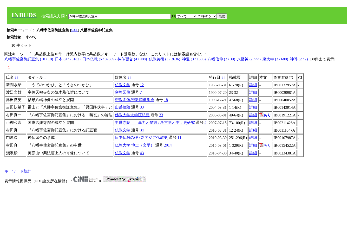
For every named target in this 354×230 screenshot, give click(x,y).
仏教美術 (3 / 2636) (164, 59)
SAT (74, 30)
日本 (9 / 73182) (67, 59)
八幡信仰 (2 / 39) (221, 59)
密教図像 (122, 92)
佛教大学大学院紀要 (132, 115)
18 (166, 100)
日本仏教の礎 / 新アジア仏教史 (141, 137)
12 (142, 85)
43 (142, 153)
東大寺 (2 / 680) (275, 59)
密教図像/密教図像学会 (134, 100)
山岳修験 (122, 107)
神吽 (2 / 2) (299, 59)
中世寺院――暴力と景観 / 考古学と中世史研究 (155, 123)
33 (142, 107)
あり (267, 145)
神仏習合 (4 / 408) (132, 59)
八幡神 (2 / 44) (249, 59)
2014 (168, 145)
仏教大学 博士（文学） (134, 145)
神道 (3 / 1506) (194, 59)
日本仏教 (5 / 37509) (99, 59)
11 (179, 137)
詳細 (253, 85)
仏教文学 (122, 85)
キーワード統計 (17, 171)
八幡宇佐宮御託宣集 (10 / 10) (28, 59)
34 (142, 130)
